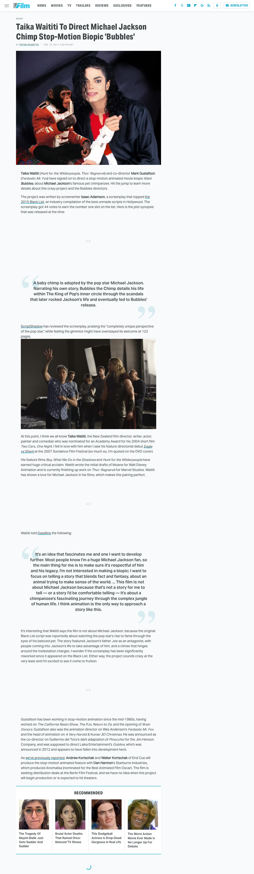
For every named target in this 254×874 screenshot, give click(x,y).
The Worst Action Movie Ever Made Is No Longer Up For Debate (141, 840)
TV (69, 5)
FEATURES (144, 5)
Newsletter (239, 5)
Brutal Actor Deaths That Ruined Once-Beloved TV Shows (69, 838)
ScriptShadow (32, 326)
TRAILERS (83, 5)
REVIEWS (102, 5)
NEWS (41, 5)
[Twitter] (182, 6)
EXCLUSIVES (122, 5)
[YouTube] (189, 6)
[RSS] (209, 6)
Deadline (44, 533)
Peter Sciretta (29, 44)
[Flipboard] (195, 6)
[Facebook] (175, 6)
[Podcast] (217, 5)
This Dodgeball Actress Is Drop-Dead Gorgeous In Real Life (106, 838)
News (19, 18)
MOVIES (57, 5)
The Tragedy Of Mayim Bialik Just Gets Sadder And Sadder (31, 840)
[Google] (202, 6)
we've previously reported (45, 758)
